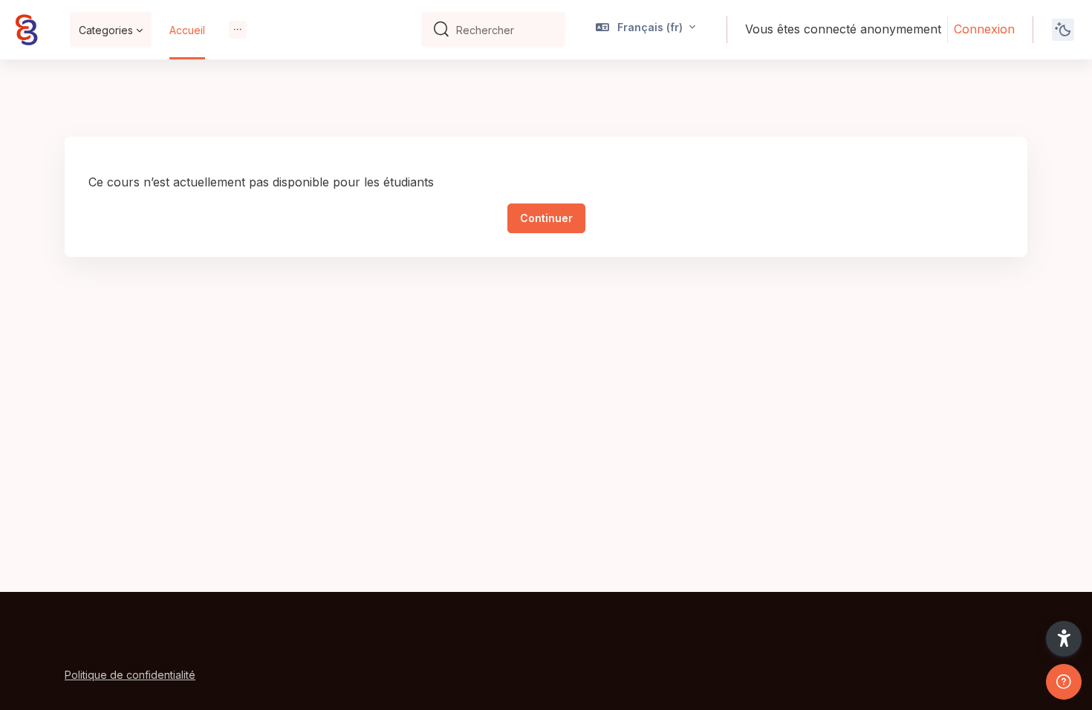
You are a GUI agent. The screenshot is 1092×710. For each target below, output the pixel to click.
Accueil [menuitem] (187, 30)
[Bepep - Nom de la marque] (26, 29)
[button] (646, 30)
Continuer (546, 218)
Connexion (984, 29)
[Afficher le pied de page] (1064, 682)
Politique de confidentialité (130, 674)
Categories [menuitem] (106, 30)
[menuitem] (238, 30)
